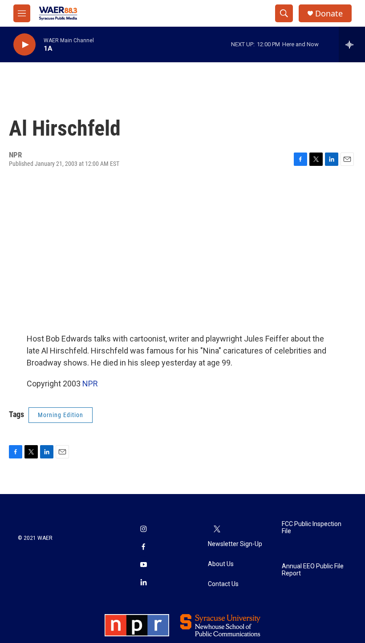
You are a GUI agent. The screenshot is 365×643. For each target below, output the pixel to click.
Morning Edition (60, 414)
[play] (24, 45)
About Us (221, 564)
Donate (329, 13)
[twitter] (217, 530)
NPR (90, 383)
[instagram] (143, 530)
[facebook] (143, 547)
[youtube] (143, 565)
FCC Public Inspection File (311, 527)
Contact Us (223, 584)
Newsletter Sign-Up (235, 544)
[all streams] (352, 44)
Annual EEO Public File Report (313, 570)
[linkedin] (143, 583)
